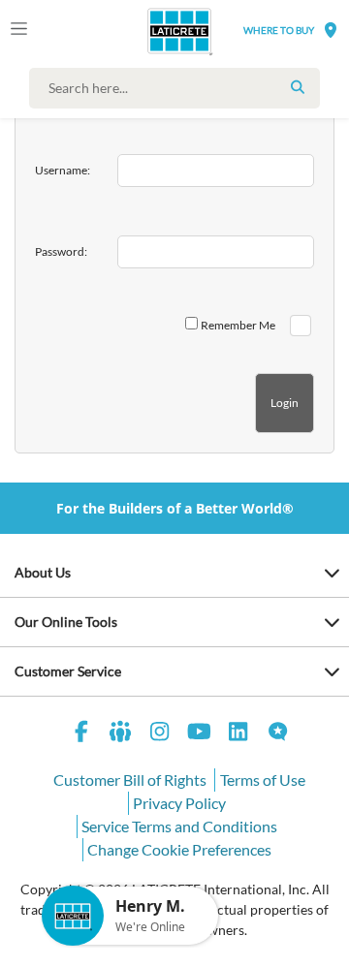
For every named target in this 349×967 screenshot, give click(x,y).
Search (297, 87)
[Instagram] (160, 734)
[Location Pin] (330, 29)
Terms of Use (262, 779)
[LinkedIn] (238, 734)
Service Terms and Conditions (179, 826)
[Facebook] (81, 734)
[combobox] (179, 88)
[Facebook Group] (121, 734)
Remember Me (238, 325)
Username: (62, 170)
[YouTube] (199, 734)
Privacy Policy (179, 803)
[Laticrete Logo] (151, 31)
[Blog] (278, 734)
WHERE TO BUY (278, 30)
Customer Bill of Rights (129, 779)
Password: (61, 251)
